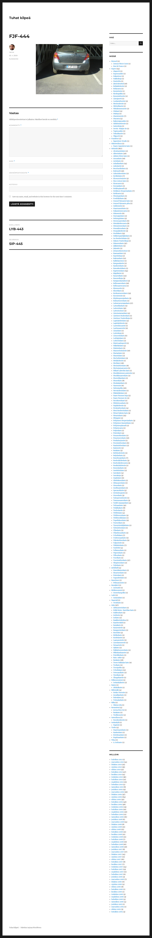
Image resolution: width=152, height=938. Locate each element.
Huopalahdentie (119, 231)
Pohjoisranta (118, 428)
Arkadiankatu (118, 164)
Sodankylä (115, 723)
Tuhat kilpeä (20, 18)
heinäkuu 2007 (117, 862)
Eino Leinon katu (119, 181)
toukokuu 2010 (117, 777)
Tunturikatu (117, 523)
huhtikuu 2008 (117, 839)
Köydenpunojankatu (121, 298)
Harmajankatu (118, 216)
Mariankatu (117, 353)
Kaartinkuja (117, 256)
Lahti (113, 595)
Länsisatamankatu (120, 313)
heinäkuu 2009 (117, 802)
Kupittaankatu (118, 737)
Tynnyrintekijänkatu (121, 525)
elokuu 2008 (116, 829)
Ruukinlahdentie (119, 465)
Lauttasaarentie (119, 328)
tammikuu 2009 (117, 817)
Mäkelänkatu (118, 346)
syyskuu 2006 (116, 884)
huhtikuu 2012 (116, 760)
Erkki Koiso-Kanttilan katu (123, 610)
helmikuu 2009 (117, 814)
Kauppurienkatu (119, 630)
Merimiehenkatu (119, 366)
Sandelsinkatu (118, 470)
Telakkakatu (118, 508)
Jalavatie (116, 248)
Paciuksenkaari (119, 401)
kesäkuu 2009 (116, 804)
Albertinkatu (118, 154)
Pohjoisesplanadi (119, 426)
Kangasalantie (118, 263)
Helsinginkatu (118, 218)
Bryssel (114, 61)
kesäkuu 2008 (116, 834)
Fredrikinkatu (118, 198)
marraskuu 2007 (117, 852)
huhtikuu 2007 (117, 869)
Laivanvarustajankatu (121, 303)
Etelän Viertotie (119, 693)
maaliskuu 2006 (117, 897)
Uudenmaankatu (119, 538)
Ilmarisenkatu (118, 573)
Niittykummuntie (119, 109)
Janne (11, 52)
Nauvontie (117, 386)
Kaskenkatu (117, 732)
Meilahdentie (118, 361)
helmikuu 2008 (117, 844)
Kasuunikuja (118, 278)
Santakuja (117, 475)
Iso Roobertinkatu (120, 238)
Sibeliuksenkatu (119, 480)
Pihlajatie (116, 418)
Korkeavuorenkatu (120, 293)
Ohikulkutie (117, 688)
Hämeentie (117, 213)
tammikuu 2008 (117, 847)
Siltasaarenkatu (119, 483)
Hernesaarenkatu (119, 221)
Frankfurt (115, 139)
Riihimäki (115, 690)
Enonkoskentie (119, 720)
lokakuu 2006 (116, 882)
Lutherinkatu (118, 341)
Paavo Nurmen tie (120, 398)
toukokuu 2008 (117, 837)
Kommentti (15, 125)
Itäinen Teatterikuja (120, 241)
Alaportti (116, 71)
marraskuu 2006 (117, 879)
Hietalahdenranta (120, 223)
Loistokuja (117, 333)
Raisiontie (117, 448)
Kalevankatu (118, 258)
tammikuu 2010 (117, 787)
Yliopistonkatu (118, 563)
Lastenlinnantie (119, 326)
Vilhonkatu (117, 555)
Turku (113, 727)
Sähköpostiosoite (19, 173)
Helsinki (114, 149)
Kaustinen (115, 580)
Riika (113, 703)
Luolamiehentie (119, 101)
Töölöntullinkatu (119, 518)
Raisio (113, 685)
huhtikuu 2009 (117, 809)
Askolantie (117, 166)
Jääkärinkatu (118, 246)
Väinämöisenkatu (120, 540)
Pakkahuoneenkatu (120, 650)
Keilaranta (117, 89)
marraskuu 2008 (117, 822)
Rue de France (118, 66)
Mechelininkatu (119, 358)
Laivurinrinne (118, 311)
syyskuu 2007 (116, 857)
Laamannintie (118, 640)
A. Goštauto (117, 742)
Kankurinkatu (118, 266)
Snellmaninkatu (119, 488)
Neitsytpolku (118, 388)
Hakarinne (117, 76)
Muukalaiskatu (118, 383)
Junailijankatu (118, 695)
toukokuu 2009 (117, 807)
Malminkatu (118, 348)
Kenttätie (116, 633)
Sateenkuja (117, 126)
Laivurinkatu (118, 308)
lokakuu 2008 (116, 824)
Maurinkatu (117, 356)
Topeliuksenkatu (119, 520)
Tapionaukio (118, 131)
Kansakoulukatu (119, 268)
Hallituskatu (118, 613)
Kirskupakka (118, 94)
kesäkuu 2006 (116, 892)
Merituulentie (118, 104)
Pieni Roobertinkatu (120, 411)
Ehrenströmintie (119, 179)
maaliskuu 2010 (117, 782)
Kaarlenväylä (118, 623)
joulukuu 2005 (116, 904)
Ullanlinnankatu (119, 533)
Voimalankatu (118, 700)
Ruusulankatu (118, 468)
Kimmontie (117, 288)
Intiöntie (116, 615)
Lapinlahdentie (119, 323)
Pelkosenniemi (117, 680)
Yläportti (116, 136)
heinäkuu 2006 (117, 889)
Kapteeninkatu (118, 271)
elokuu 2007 (116, 859)
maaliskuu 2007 (117, 872)
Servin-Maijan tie (120, 129)
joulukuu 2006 (116, 877)
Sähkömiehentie (119, 124)
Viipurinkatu (118, 553)
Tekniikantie (118, 134)
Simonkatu (117, 485)
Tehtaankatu (118, 505)
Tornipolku (117, 668)
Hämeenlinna (116, 144)
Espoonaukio (118, 74)
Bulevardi (116, 171)
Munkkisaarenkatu (120, 376)
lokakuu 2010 (116, 765)
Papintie (116, 725)
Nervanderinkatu (119, 391)
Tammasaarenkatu (120, 500)
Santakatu (117, 473)
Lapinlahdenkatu (119, 321)
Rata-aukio (117, 658)
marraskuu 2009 (117, 792)
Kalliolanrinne (118, 261)
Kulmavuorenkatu (120, 301)
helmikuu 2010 (117, 785)
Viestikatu (117, 675)
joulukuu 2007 (116, 849)
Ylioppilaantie (118, 678)
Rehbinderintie (119, 453)
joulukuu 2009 (116, 790)
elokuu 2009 (116, 800)
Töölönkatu (117, 513)
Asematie (116, 588)
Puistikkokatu (118, 655)
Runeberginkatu (119, 458)
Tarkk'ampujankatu (120, 503)
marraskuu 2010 (117, 762)
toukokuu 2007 (117, 867)
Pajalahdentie (118, 406)
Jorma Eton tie (118, 710)
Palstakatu (117, 698)
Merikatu (116, 363)
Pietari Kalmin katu (120, 413)
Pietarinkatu (118, 416)
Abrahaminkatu (119, 151)
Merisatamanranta (120, 368)
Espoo (113, 69)
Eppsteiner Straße (120, 141)
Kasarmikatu (118, 276)
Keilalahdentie (118, 86)
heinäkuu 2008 (117, 832)
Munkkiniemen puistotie (122, 373)
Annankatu (117, 159)
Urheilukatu (117, 535)
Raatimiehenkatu (119, 446)
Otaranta (116, 119)
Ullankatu (117, 530)
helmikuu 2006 (117, 899)
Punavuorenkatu (119, 438)
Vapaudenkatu (118, 578)
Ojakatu (116, 648)
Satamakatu (117, 598)
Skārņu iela (117, 705)
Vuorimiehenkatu (120, 560)
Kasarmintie (118, 628)
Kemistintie (117, 91)
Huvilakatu (117, 233)
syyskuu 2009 (116, 797)
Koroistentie (118, 296)
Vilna (113, 740)
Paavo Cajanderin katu (121, 146)
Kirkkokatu (117, 635)
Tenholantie (118, 510)
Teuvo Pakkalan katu (121, 663)
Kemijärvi (115, 585)
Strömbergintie (119, 493)
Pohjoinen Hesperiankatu (123, 421)
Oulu (113, 605)
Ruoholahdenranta (120, 463)
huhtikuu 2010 (116, 780)
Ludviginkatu (118, 338)
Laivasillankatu (119, 306)
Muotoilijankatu (119, 378)
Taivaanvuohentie (120, 498)
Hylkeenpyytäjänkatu (121, 236)
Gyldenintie (117, 206)
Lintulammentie (119, 643)
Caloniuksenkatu (119, 174)
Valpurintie (117, 543)
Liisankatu (117, 331)
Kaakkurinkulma (119, 620)
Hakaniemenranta (120, 211)
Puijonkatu (117, 431)
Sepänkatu (117, 478)
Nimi (12, 161)
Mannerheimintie (120, 351)
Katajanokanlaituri (120, 281)
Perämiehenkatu (119, 408)
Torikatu (116, 665)
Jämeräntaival (118, 84)
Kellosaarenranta (119, 286)
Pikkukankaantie (119, 653)
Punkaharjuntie (119, 441)
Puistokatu (117, 433)
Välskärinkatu (118, 545)
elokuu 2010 (115, 770)
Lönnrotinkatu (118, 336)
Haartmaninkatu (119, 208)
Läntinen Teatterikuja (121, 318)
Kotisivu (13, 184)
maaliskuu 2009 (117, 812)
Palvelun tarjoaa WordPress (31, 928)
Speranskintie (118, 490)
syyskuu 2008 (116, 827)
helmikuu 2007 (117, 874)
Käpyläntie (117, 273)
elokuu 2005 (116, 909)
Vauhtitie (116, 548)
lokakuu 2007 (116, 854)
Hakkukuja (117, 79)
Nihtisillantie (118, 106)
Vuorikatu (117, 558)
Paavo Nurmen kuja (120, 396)
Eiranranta (117, 184)
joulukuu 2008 (116, 819)
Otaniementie (118, 116)
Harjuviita (117, 81)
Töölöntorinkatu (119, 515)
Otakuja (116, 114)
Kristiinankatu (118, 735)
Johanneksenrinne (120, 251)
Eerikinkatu (117, 176)
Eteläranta (117, 193)
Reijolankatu (118, 456)
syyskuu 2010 (116, 767)
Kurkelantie (13, 59)
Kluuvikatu (117, 291)
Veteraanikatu (118, 673)
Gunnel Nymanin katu (121, 201)
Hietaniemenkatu (119, 226)
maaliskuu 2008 (117, 842)
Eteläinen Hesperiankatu (122, 191)
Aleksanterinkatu (119, 608)
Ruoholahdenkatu (120, 460)
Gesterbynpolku (119, 593)
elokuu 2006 (116, 887)
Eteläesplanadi (118, 189)
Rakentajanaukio (119, 121)
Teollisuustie (118, 715)
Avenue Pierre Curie (120, 64)
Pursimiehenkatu (119, 443)
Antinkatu (117, 161)
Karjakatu (117, 625)
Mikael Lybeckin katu (121, 371)
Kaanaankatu (118, 253)
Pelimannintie (118, 583)
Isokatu (116, 618)
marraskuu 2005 (117, 907)
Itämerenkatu (118, 243)
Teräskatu (117, 603)
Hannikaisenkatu (119, 570)
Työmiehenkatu (119, 528)
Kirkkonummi (116, 590)
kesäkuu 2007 (116, 864)
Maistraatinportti (119, 343)
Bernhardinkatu (119, 169)
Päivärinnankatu (119, 403)
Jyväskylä (114, 568)
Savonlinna (115, 718)
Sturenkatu (117, 495)
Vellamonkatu (118, 550)
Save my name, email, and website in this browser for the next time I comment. (42, 197)
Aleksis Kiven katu (120, 156)
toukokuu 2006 (117, 894)
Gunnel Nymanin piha (121, 203)
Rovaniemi (115, 708)
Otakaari (116, 111)
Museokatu (117, 381)
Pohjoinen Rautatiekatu (122, 423)
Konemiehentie (119, 96)
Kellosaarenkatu (119, 283)
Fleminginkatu (118, 196)
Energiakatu (117, 186)
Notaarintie (117, 645)
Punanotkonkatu (119, 436)
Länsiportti (117, 99)
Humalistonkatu (119, 228)
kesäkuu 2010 (116, 775)
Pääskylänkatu (118, 393)
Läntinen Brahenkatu (121, 316)
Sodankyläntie (118, 683)
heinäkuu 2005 (117, 912)
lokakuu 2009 (116, 795)
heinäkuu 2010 (116, 772)
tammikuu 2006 (117, 902)
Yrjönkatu (117, 565)
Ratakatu (116, 451)
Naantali (114, 600)
